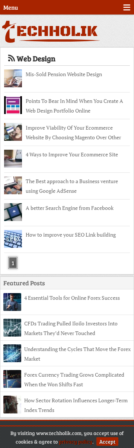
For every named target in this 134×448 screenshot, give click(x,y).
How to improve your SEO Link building (71, 234)
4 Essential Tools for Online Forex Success (72, 297)
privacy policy (75, 441)
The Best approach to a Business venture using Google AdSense (72, 186)
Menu (10, 7)
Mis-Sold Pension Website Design (64, 74)
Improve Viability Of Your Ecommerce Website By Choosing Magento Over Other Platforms (73, 133)
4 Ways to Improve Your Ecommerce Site (72, 154)
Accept (107, 441)
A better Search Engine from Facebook (70, 207)
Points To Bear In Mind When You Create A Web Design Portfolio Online (74, 105)
